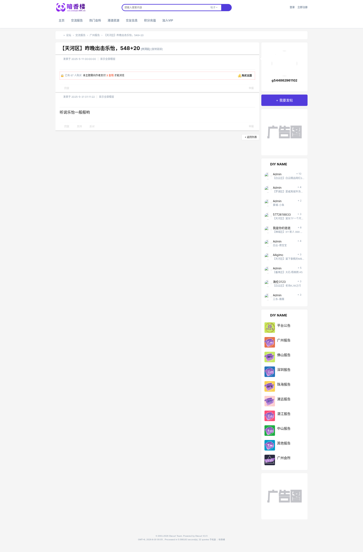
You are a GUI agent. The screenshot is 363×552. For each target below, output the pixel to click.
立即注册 (302, 7)
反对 (92, 126)
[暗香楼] (70, 7)
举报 (251, 88)
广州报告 (95, 35)
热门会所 (95, 20)
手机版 (213, 539)
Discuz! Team (175, 536)
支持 (79, 126)
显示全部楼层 (107, 59)
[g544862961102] (284, 64)
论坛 (68, 35)
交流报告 (77, 20)
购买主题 (247, 75)
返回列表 (252, 137)
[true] (226, 7)
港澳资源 (113, 20)
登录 (292, 7)
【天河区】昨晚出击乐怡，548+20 (124, 35)
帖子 (213, 7)
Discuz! (198, 536)
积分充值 (150, 20)
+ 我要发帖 (284, 100)
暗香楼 (60, 35)
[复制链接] (157, 49)
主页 (61, 20)
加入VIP (167, 20)
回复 (66, 88)
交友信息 (132, 20)
